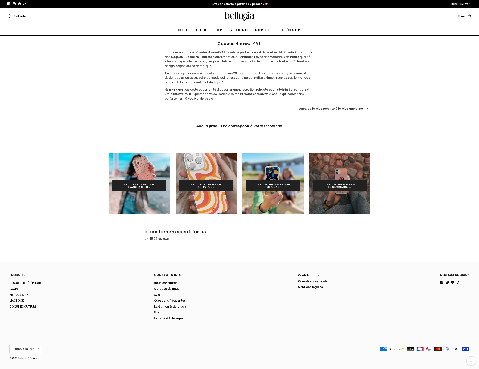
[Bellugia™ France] (239, 16)
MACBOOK (262, 30)
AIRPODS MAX (239, 30)
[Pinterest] (19, 3)
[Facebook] (8, 3)
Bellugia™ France (28, 358)
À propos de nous (166, 289)
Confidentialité (309, 275)
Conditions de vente (313, 281)
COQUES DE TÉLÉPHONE (192, 30)
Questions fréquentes (170, 300)
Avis (157, 295)
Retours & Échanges (168, 318)
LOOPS (219, 30)
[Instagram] (14, 3)
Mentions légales (310, 287)
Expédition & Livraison (170, 306)
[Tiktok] (24, 3)
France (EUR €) (459, 3)
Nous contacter (165, 283)
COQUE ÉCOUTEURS (288, 30)
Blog (157, 312)
